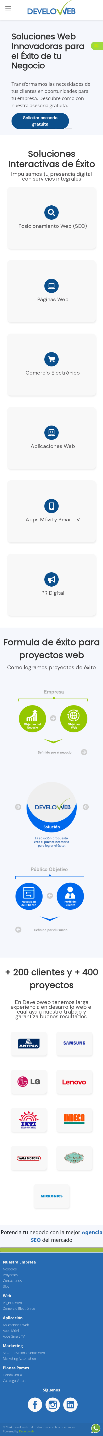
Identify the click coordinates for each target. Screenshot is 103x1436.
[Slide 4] (60, 128)
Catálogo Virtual (14, 1380)
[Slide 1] (34, 128)
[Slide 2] (42, 128)
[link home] (51, 6)
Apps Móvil (11, 1330)
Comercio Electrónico (19, 1308)
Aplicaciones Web (16, 1325)
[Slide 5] (68, 128)
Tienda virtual (13, 1375)
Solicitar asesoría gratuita (40, 121)
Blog (6, 1286)
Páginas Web (12, 1302)
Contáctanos (12, 1280)
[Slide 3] (51, 128)
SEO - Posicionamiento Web (24, 1352)
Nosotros (10, 1269)
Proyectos (10, 1275)
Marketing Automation (19, 1358)
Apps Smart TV (14, 1336)
